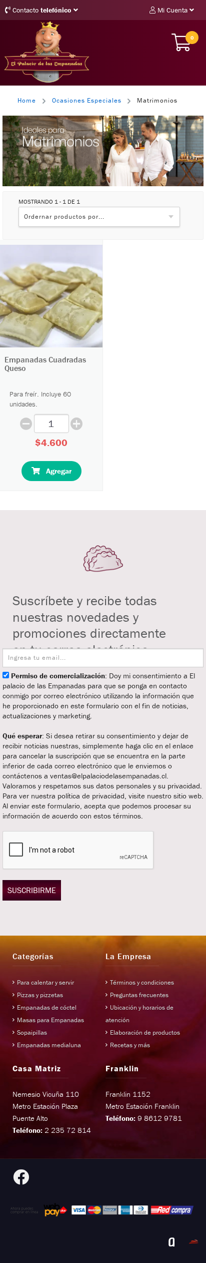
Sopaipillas (32, 1032)
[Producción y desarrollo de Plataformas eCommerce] (193, 1242)
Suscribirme (32, 890)
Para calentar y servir (45, 982)
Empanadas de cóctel (46, 1007)
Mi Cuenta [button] (173, 10)
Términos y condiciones (142, 982)
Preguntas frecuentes (139, 995)
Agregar (56, 471)
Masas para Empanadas (50, 1020)
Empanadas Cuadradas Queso (45, 363)
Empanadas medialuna (49, 1045)
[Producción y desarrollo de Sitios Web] (171, 1242)
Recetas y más (130, 1045)
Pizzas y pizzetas (40, 995)
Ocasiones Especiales (87, 100)
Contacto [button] (41, 10)
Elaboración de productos (145, 1032)
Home (27, 100)
